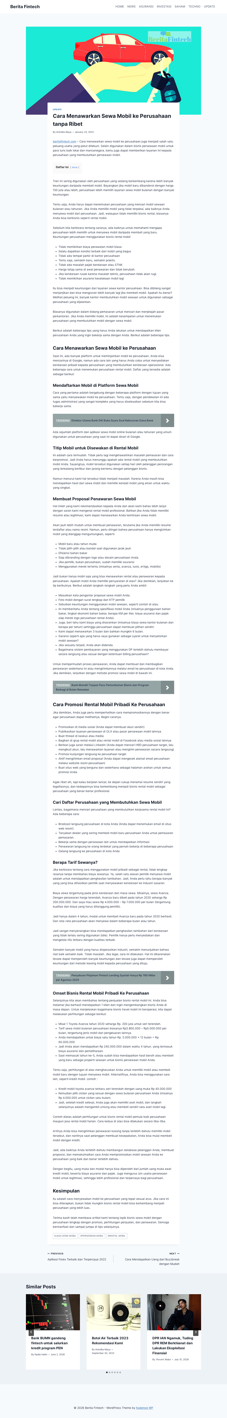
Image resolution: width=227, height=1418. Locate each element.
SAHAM (180, 6)
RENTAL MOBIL (117, 1235)
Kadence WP (144, 1408)
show (74, 167)
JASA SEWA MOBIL (65, 1235)
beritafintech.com (64, 141)
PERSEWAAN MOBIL (92, 1235)
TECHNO (194, 6)
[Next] (195, 1332)
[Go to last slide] (31, 1332)
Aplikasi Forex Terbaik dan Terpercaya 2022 (77, 1256)
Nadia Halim (41, 1354)
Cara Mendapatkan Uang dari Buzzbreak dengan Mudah (152, 1259)
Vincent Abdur (163, 1359)
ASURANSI (146, 6)
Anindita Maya (63, 132)
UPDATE (209, 6)
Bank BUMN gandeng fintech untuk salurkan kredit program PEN (49, 1343)
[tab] (107, 1372)
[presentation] (53, 1312)
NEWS (131, 6)
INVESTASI (164, 6)
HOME (119, 6)
